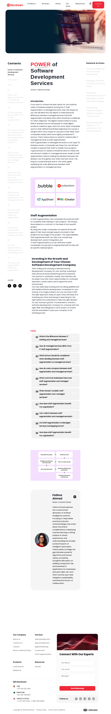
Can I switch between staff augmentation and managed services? (55, 415)
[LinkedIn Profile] (74, 496)
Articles (38, 666)
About (58, 3)
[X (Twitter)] (93, 699)
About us (16, 639)
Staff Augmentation (43, 654)
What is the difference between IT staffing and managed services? (53, 338)
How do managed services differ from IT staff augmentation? (55, 347)
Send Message (77, 688)
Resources (80, 3)
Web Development (42, 639)
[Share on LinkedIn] (20, 286)
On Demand (40, 650)
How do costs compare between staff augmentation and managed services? (55, 370)
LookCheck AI (18, 666)
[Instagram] (80, 699)
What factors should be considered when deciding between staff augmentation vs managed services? (55, 358)
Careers (16, 647)
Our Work (68, 5)
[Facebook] (85, 699)
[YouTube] (89, 699)
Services (45, 3)
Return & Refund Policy (22, 650)
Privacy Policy (41, 710)
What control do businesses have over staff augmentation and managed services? (55, 381)
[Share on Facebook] (9, 286)
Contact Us (98, 5)
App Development (42, 643)
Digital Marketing (41, 647)
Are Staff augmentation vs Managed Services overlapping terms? (54, 424)
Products (31, 3)
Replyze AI (17, 670)
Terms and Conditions (56, 710)
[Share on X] (14, 286)
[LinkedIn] (76, 699)
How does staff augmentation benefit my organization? (55, 405)
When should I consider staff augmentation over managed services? (51, 394)
